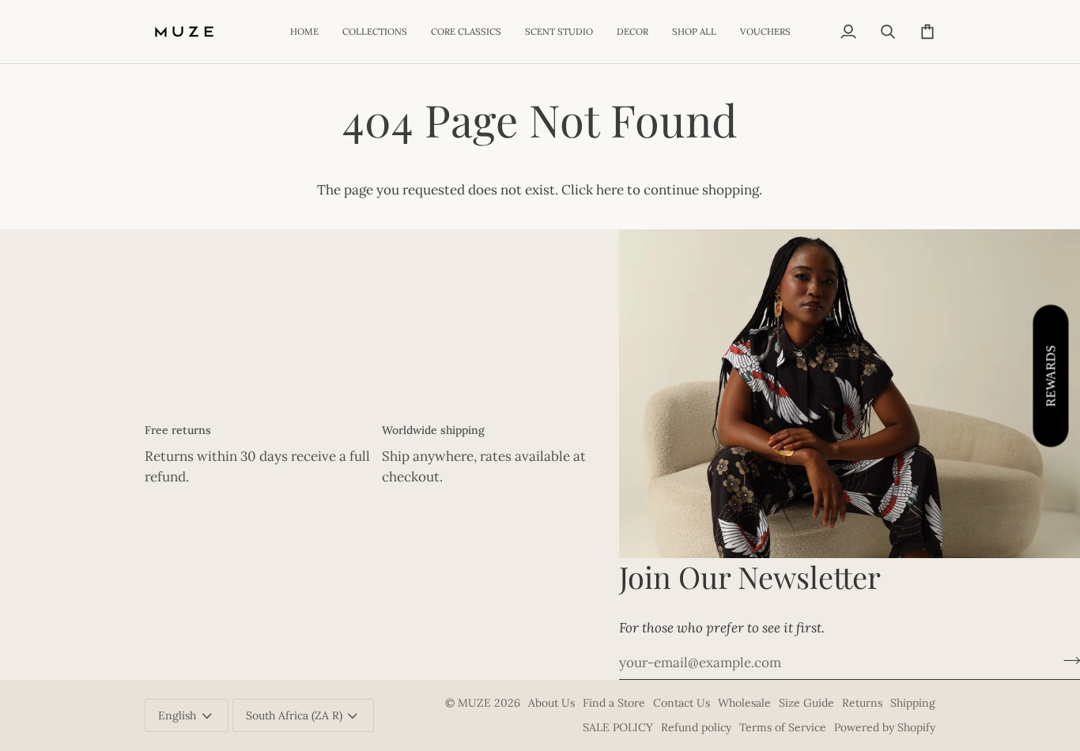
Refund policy (696, 727)
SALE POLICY (618, 727)
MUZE (476, 703)
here (610, 189)
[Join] (1067, 661)
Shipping (912, 703)
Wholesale (744, 703)
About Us (551, 703)
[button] (374, 31)
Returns (862, 703)
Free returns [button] (178, 430)
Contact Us (681, 703)
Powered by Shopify (884, 727)
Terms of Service (782, 727)
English (177, 715)
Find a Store (614, 703)
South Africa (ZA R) (294, 715)
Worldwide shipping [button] (433, 430)
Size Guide (806, 703)
